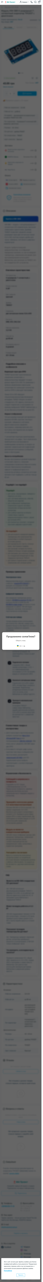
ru (24, 646)
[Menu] (2, 2)
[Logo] (10, 2)
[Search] (35, 2)
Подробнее (8, 1271)
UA (20, 646)
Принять (20, 1275)
